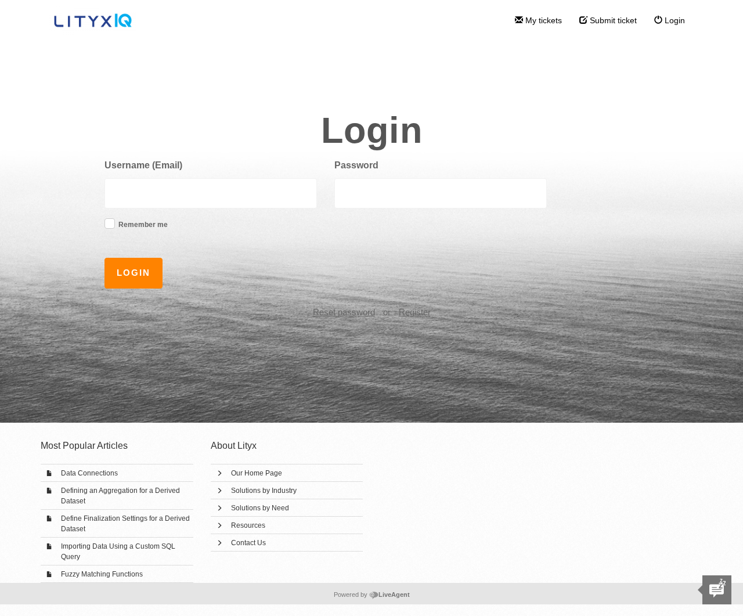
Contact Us (248, 543)
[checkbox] (109, 223)
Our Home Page (256, 473)
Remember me (143, 225)
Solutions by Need (260, 508)
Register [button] (415, 312)
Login (673, 20)
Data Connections (89, 473)
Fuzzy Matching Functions (102, 574)
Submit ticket (612, 20)
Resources (248, 525)
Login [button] (133, 273)
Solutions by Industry (264, 491)
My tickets (542, 20)
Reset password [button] (344, 312)
